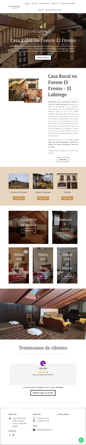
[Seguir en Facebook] (10, 435)
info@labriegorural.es (44, 430)
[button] (76, 374)
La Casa (34, 3)
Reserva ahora (43, 57)
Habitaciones (44, 3)
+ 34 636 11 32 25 (43, 418)
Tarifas (41, 10)
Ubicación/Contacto (54, 10)
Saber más (63, 159)
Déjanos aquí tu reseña (43, 393)
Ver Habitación (28, 231)
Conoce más (19, 198)
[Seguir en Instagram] (13, 435)
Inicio (27, 3)
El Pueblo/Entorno (67, 3)
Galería (54, 3)
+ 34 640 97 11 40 (43, 421)
